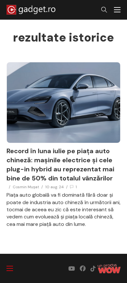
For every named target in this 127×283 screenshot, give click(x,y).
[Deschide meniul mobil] (117, 9)
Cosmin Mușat (26, 187)
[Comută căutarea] (104, 9)
